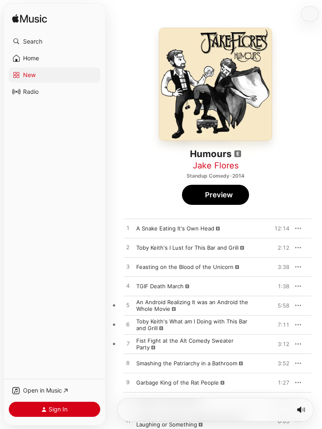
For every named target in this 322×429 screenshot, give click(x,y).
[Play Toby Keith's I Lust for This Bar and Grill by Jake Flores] (127, 247)
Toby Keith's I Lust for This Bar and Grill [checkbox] (187, 247)
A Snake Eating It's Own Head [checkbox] (175, 228)
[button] (54, 41)
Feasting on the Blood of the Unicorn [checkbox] (185, 267)
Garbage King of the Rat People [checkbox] (177, 382)
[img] (29, 19)
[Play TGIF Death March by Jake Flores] (127, 286)
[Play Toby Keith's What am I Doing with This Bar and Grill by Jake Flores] (127, 324)
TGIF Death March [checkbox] (160, 286)
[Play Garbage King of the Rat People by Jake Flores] (127, 382)
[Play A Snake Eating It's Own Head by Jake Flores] (127, 228)
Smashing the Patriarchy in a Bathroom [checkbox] (186, 363)
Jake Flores (216, 165)
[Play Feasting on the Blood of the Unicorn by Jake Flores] (127, 267)
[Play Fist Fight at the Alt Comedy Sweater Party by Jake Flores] (127, 344)
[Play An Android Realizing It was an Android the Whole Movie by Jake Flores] (127, 305)
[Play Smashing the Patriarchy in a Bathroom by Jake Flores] (127, 363)
